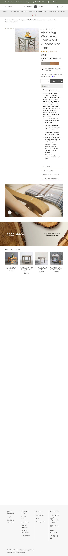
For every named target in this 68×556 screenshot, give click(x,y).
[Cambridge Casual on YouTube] (51, 538)
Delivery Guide (40, 522)
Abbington (21, 20)
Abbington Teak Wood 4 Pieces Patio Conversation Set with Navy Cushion (29, 502)
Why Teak (10, 517)
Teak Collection (9, 11)
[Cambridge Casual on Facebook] (51, 536)
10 (46, 511)
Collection (13, 20)
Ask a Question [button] (38, 323)
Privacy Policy (21, 552)
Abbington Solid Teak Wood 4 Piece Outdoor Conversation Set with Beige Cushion (32, 395)
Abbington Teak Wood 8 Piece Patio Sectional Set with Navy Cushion (28, 433)
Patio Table (33, 11)
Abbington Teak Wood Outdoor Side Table (19, 362)
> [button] (49, 511)
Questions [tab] (24, 328)
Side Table (30, 20)
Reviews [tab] (10, 328)
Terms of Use (11, 552)
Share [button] (10, 365)
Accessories (60, 11)
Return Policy (26, 535)
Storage (51, 11)
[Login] (58, 6)
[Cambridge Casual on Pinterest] (57, 536)
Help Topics (25, 522)
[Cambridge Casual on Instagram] (54, 536)
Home (7, 20)
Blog (37, 518)
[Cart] (62, 6)
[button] (9, 51)
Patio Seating (22, 11)
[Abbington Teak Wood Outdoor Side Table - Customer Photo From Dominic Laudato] (29, 311)
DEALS (34, 15)
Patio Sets (42, 11)
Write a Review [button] (55, 323)
